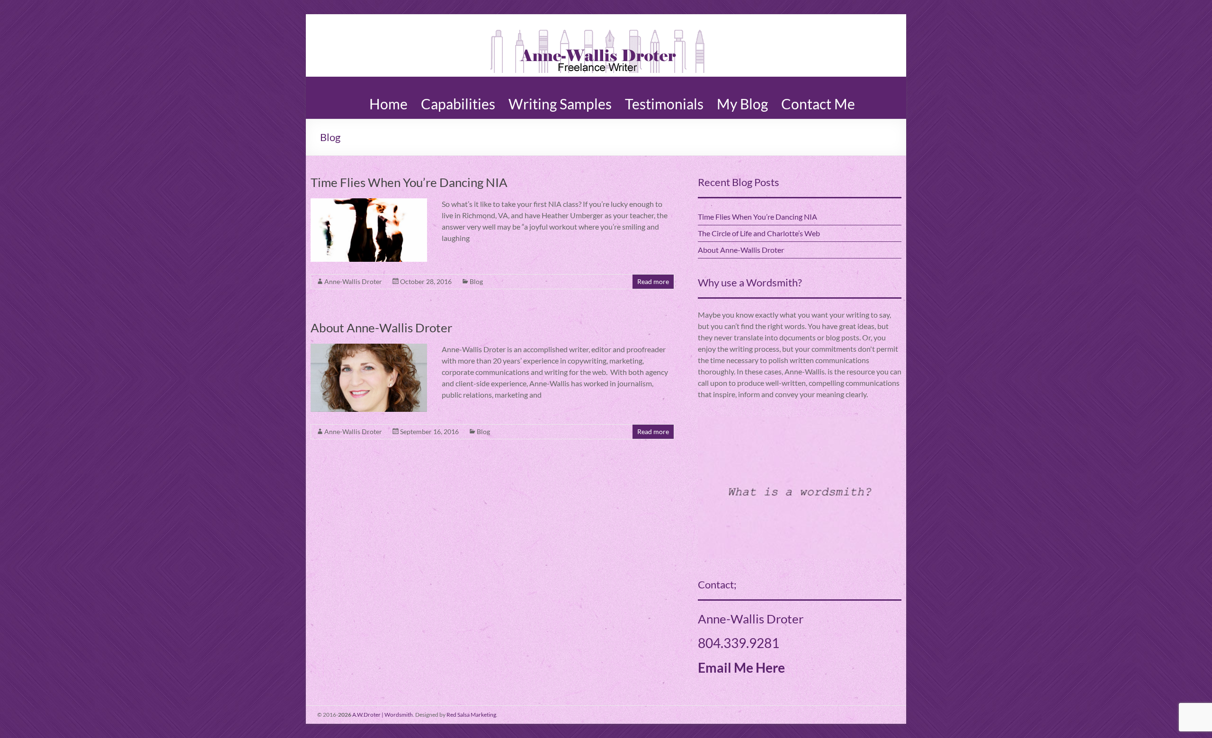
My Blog (742, 100)
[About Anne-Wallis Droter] (369, 348)
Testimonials (664, 100)
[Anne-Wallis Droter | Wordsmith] (597, 25)
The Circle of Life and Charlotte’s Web (759, 233)
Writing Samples (560, 100)
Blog (476, 281)
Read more (653, 281)
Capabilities (458, 100)
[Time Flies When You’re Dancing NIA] (369, 202)
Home (388, 100)
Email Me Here (741, 667)
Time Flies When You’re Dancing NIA (409, 182)
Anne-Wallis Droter (353, 281)
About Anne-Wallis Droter (381, 327)
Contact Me (818, 100)
